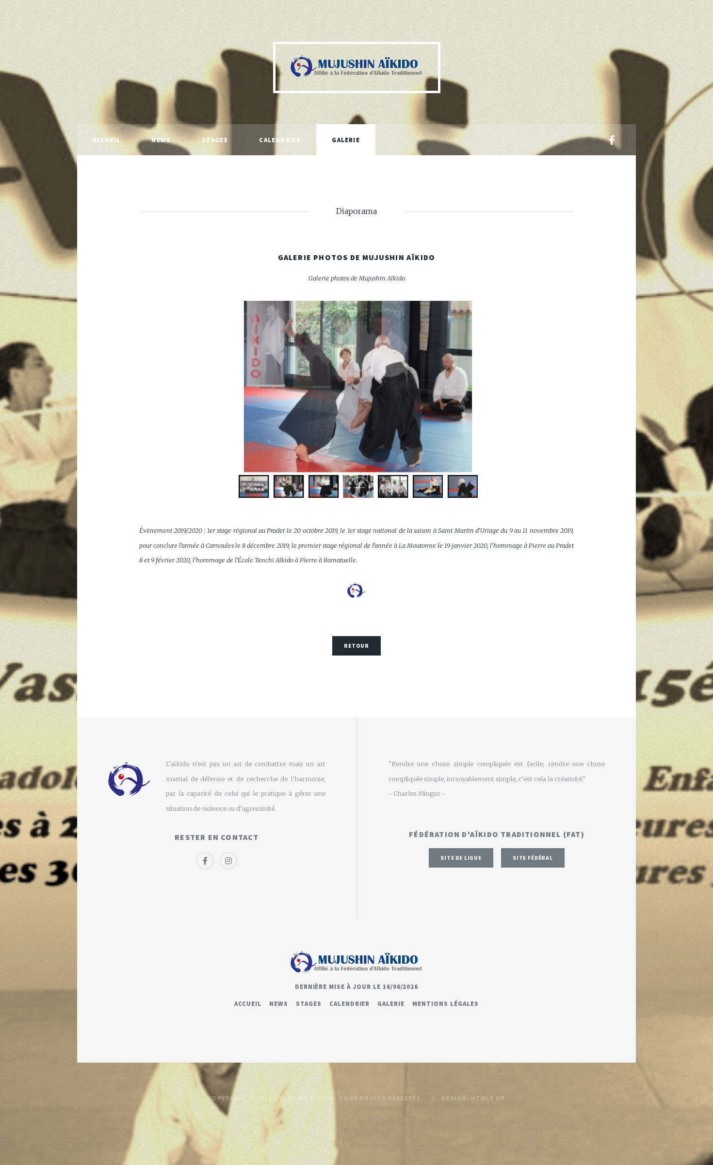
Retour (356, 645)
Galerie (345, 140)
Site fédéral (533, 857)
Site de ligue (461, 857)
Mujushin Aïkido (304, 1098)
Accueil (106, 140)
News (161, 140)
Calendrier (280, 140)
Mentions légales (445, 1003)
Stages (215, 140)
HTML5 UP (488, 1098)
